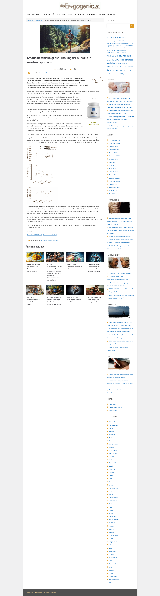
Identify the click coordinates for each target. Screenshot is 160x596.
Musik (111, 548)
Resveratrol (123, 67)
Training (132, 70)
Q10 (110, 561)
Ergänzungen (113, 488)
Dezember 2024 (114, 140)
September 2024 (114, 150)
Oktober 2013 (113, 184)
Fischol (111, 494)
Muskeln (110, 63)
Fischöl (108, 48)
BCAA (121, 40)
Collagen (112, 469)
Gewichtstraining (126, 48)
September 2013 (114, 187)
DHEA (130, 43)
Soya (110, 567)
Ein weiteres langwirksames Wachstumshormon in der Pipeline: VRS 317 (120, 384)
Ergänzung (110, 46)
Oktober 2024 (113, 146)
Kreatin (48, 73)
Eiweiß (47, 14)
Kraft (118, 52)
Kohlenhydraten (111, 52)
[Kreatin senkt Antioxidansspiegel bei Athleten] (75, 257)
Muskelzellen (118, 63)
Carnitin (111, 456)
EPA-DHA (112, 485)
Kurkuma (112, 532)
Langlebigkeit (61, 14)
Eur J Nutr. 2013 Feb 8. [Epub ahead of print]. (42, 235)
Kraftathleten (123, 52)
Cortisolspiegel (124, 43)
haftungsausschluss (107, 14)
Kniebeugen (113, 516)
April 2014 (112, 165)
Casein (109, 43)
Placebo (55, 240)
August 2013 (113, 191)
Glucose (108, 50)
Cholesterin (113, 43)
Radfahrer (117, 66)
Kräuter (111, 526)
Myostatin (124, 63)
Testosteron (114, 70)
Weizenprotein (114, 580)
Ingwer (111, 513)
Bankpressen (115, 41)
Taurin (111, 573)
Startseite (30, 20)
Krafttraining (37, 14)
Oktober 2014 (113, 159)
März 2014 (112, 168)
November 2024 (114, 143)
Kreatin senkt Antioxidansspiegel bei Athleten (74, 267)
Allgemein (112, 422)
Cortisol (118, 43)
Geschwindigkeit (115, 48)
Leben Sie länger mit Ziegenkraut (120, 273)
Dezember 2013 (114, 178)
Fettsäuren (129, 46)
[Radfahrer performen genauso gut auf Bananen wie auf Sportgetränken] (35, 257)
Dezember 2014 (114, 156)
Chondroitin (113, 463)
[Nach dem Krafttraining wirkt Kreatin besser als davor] (35, 290)
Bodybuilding (113, 453)
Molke (115, 59)
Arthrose (127, 38)
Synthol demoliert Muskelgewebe (120, 236)
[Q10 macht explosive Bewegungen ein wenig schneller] (95, 290)
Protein (111, 66)
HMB (110, 507)
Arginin (122, 38)
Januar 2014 (113, 175)
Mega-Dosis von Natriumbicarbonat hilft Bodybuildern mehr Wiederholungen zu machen (120, 230)
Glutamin (44, 240)
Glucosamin (113, 501)
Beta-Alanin (127, 41)
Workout (127, 74)
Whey (121, 73)
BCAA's (111, 447)
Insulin (119, 50)
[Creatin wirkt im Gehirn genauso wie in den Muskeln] (75, 290)
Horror (111, 510)
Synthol (111, 570)
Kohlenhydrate (124, 50)
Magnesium (113, 542)
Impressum (81, 14)
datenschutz (92, 14)
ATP (110, 438)
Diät (53, 14)
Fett (116, 46)
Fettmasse (121, 45)
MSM (110, 545)
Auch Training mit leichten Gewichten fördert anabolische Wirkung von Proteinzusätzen (120, 120)
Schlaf (130, 67)
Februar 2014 (113, 172)
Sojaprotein (113, 564)
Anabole (111, 428)
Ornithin (111, 554)
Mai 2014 (112, 162)
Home (28, 14)
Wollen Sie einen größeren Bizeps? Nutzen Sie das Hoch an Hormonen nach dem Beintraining (120, 221)
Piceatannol (113, 557)
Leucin (109, 60)
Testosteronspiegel (125, 70)
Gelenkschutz (113, 497)
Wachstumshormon (113, 74)
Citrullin (111, 466)
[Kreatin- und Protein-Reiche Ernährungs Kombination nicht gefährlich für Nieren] (55, 290)
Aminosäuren (113, 37)
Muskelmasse (126, 59)
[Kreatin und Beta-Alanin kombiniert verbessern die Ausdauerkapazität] (95, 257)
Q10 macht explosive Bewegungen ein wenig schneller (94, 300)
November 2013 (114, 181)
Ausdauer (72, 14)
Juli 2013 (112, 194)
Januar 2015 (113, 153)
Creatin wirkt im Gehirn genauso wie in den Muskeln (74, 300)
